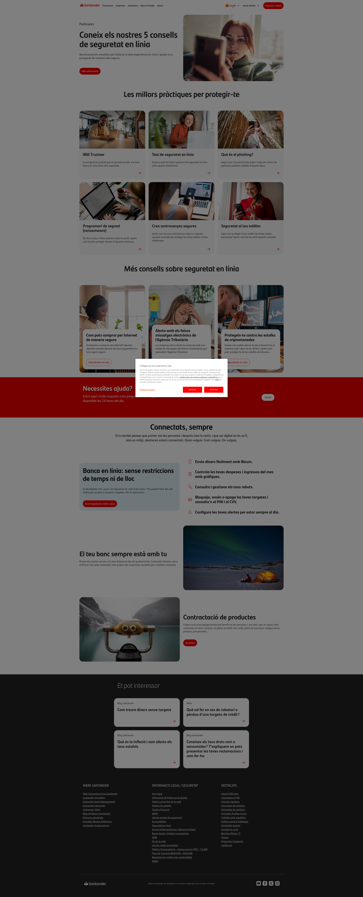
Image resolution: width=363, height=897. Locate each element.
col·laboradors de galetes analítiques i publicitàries (199, 377)
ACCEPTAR (214, 390)
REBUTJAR (192, 390)
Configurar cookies (147, 390)
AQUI (217, 380)
